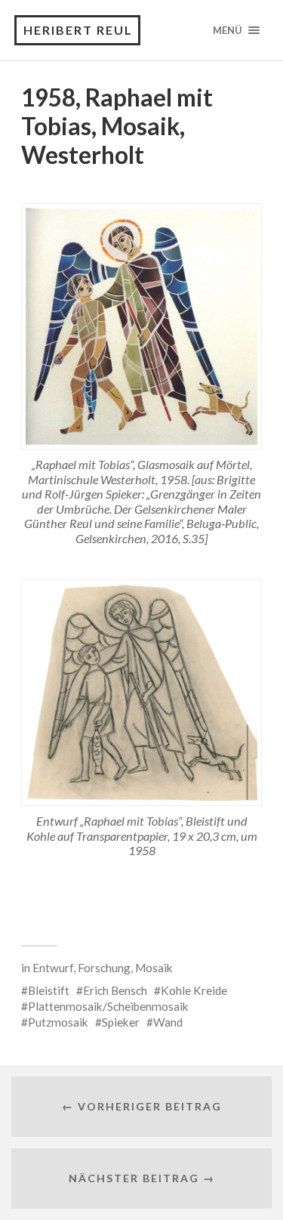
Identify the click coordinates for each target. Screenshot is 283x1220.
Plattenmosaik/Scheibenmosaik (108, 1006)
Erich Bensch (115, 990)
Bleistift (48, 990)
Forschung (104, 967)
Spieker (121, 1022)
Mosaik (154, 967)
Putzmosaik (58, 1022)
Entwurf (52, 967)
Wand (168, 1022)
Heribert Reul (78, 30)
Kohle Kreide (194, 990)
